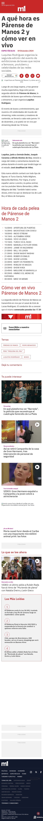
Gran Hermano (7, 797)
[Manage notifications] (38, 813)
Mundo (19, 776)
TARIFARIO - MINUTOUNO (9, 813)
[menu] (4, 3)
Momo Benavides (29, 345)
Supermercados (19, 780)
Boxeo (26, 357)
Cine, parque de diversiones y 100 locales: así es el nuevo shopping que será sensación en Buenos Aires (21, 640)
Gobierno (25, 797)
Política (4, 771)
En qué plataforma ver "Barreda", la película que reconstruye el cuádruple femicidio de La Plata (26, 145)
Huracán (19, 795)
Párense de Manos (10, 345)
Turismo (17, 797)
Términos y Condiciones (10, 803)
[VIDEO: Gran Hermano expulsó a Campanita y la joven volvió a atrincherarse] (22, 474)
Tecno (24, 774)
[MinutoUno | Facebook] (40, 772)
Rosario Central (7, 783)
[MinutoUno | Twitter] (36, 772)
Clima (20, 789)
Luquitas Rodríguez (11, 357)
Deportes (5, 774)
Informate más (17, 140)
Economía (21, 771)
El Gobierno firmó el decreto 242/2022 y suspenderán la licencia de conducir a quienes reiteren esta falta (21, 626)
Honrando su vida (7, 582)
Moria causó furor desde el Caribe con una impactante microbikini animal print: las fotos (21, 534)
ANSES (28, 783)
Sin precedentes (9, 446)
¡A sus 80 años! (8, 528)
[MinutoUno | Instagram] (31, 772)
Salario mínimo (15, 800)
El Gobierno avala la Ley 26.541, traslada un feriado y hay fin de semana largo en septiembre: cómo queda (21, 612)
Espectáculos (8, 51)
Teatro (26, 789)
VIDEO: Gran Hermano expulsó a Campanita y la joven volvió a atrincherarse (21, 494)
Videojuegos (19, 783)
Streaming (7, 406)
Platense (5, 800)
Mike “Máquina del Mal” (13, 351)
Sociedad (12, 771)
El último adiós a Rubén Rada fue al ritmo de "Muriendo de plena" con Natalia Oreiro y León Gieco (21, 654)
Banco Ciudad (25, 786)
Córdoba (5, 786)
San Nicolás (6, 792)
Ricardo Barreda (8, 795)
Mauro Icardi (16, 792)
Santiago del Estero (9, 789)
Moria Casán (14, 786)
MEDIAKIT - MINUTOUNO (8, 811)
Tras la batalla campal (11, 488)
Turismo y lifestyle (8, 776)
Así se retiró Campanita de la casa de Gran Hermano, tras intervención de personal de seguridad (21, 452)
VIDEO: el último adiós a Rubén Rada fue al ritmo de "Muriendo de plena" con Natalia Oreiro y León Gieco (20, 587)
